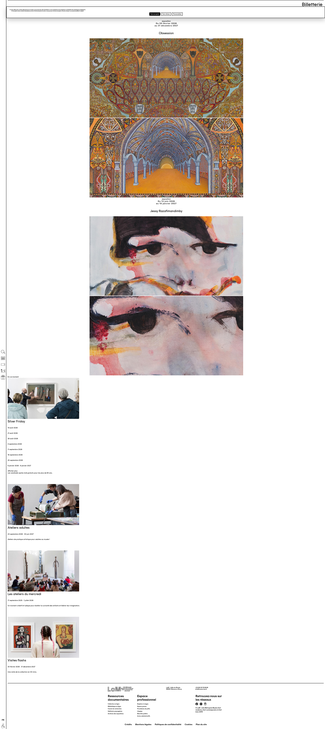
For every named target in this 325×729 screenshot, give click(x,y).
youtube (201, 704)
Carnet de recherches (115, 709)
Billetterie (3, 364)
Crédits (128, 724)
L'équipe (139, 711)
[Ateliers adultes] (166, 504)
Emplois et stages (142, 704)
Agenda (3, 358)
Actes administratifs (143, 716)
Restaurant (3, 371)
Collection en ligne (113, 704)
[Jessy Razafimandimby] (166, 256)
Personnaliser (177, 14)
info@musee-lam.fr (201, 689)
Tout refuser (166, 14)
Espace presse (142, 706)
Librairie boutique (3, 377)
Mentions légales (143, 724)
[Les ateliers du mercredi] (166, 571)
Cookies (188, 724)
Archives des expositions (116, 713)
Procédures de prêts (143, 709)
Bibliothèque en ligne (114, 706)
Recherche (3, 352)
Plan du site (201, 724)
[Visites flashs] (166, 637)
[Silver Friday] (166, 398)
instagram (205, 704)
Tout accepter (154, 14)
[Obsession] (166, 78)
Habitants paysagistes (115, 711)
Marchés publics (142, 713)
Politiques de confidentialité (168, 724)
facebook (197, 704)
